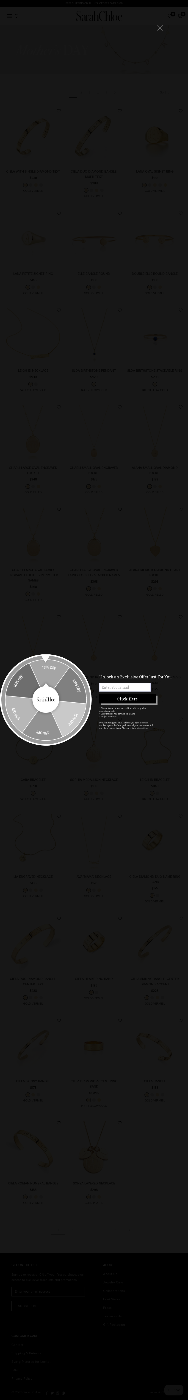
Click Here (127, 698)
